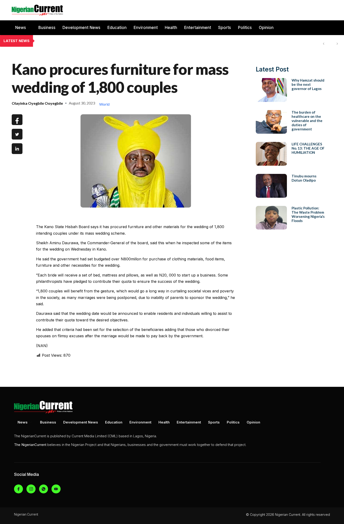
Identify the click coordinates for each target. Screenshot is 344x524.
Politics (245, 27)
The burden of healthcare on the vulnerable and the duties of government (104, 41)
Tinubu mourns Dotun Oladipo (304, 178)
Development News (81, 27)
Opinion (266, 27)
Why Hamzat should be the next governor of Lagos (308, 84)
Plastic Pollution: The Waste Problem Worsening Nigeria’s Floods (308, 214)
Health (171, 27)
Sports (224, 27)
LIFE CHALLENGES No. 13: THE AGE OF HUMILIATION (308, 148)
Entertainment (197, 27)
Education (117, 27)
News (20, 27)
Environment (146, 27)
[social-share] (17, 119)
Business (46, 27)
